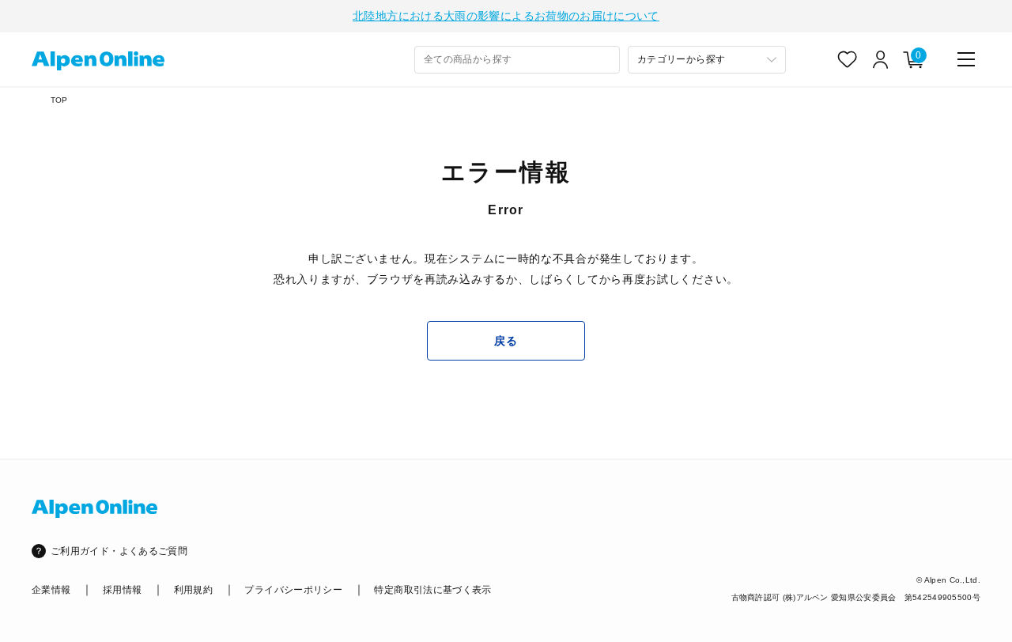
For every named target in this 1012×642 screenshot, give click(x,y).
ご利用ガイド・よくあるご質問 (119, 551)
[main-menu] (966, 59)
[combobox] (517, 60)
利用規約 (193, 589)
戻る (505, 340)
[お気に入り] (847, 59)
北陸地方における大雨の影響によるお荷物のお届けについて (506, 15)
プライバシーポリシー (293, 589)
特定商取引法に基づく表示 (432, 589)
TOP (59, 100)
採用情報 (122, 589)
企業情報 (51, 589)
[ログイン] (881, 59)
